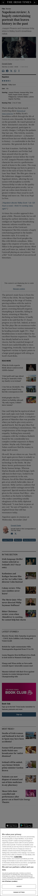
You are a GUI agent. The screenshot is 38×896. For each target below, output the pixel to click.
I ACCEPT (19, 886)
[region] (19, 862)
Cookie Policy (18, 857)
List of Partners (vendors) (9, 881)
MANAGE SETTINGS (19, 892)
